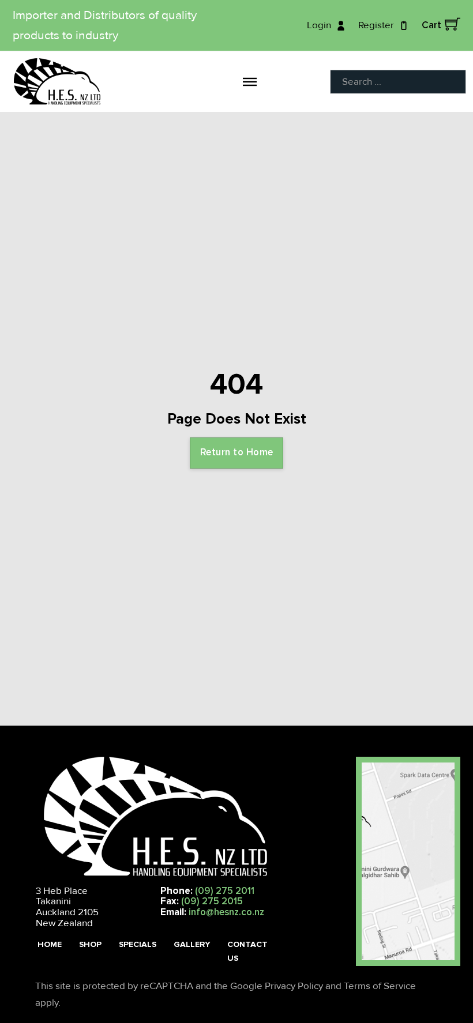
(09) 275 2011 (224, 891)
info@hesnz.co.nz (226, 912)
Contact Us (247, 951)
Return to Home (236, 452)
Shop (90, 944)
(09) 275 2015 (212, 901)
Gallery (192, 944)
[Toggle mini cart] (452, 24)
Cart (431, 25)
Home (49, 944)
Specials (137, 944)
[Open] (250, 81)
